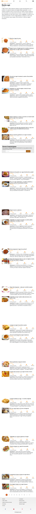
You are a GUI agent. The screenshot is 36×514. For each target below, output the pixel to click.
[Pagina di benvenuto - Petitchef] (2, 3)
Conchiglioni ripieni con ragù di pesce (18, 484)
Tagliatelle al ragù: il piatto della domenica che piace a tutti (21, 297)
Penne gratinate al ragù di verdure (18, 361)
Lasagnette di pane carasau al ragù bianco (20, 474)
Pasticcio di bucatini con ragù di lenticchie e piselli (21, 172)
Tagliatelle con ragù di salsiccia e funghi (19, 436)
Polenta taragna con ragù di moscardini (19, 446)
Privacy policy (21, 500)
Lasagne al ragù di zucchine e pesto (18, 325)
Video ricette (4, 500)
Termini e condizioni (22, 502)
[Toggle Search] (26, 1)
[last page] (29, 495)
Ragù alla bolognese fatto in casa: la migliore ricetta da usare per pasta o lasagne (22, 259)
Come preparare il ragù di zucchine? (18, 249)
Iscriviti (28, 151)
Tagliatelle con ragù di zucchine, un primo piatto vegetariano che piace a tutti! (21, 220)
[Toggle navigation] (33, 1)
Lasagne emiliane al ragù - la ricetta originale (20, 398)
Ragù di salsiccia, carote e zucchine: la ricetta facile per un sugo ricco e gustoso (22, 117)
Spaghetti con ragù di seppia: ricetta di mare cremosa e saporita (20, 89)
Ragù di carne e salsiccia (15, 210)
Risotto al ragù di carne (15, 38)
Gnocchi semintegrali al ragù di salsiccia (19, 334)
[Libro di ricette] (14, 1)
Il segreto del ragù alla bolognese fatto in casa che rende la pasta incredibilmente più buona (22, 128)
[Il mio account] (20, 1)
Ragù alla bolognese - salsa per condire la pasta (21, 287)
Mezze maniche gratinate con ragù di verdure (20, 134)
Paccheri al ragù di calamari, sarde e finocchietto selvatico (21, 77)
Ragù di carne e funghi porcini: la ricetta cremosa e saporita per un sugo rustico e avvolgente (22, 49)
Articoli (3, 505)
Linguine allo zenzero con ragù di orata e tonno (21, 371)
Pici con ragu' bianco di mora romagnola (19, 408)
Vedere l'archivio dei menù (7, 502)
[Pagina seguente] (27, 495)
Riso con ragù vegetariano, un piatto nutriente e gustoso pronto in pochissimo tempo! (21, 182)
